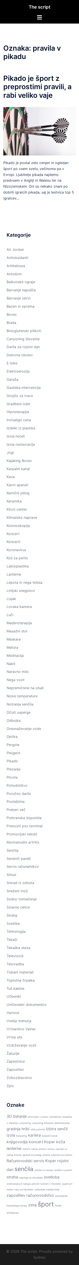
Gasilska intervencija (24, 387)
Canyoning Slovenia (23, 339)
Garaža (12, 379)
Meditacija (15, 655)
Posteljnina (16, 801)
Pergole (13, 744)
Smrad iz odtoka (20, 883)
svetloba (51, 1177)
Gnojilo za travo (20, 395)
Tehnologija (16, 931)
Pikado (12, 761)
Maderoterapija (19, 623)
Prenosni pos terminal (25, 826)
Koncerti (13, 541)
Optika (12, 736)
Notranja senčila (20, 704)
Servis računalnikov (23, 866)
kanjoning (21, 1135)
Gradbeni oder (19, 404)
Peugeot (13, 753)
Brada (11, 322)
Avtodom (14, 274)
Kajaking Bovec (19, 460)
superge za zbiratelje (31, 1177)
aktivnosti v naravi (38, 1116)
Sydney (39, 1257)
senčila (23, 1168)
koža (60, 1141)
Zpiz (10, 1086)
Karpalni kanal (18, 469)
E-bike (12, 363)
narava (51, 1149)
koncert (36, 1141)
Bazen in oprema (20, 306)
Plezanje (13, 769)
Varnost (13, 1012)
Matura (12, 647)
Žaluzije (13, 1053)
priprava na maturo (61, 1155)
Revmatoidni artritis (23, 842)
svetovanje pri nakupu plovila (23, 1183)
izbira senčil (57, 1128)
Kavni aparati (17, 485)
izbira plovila (38, 1129)
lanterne (14, 1148)
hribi (25, 1128)
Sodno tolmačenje (22, 899)
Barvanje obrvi (19, 298)
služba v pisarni (63, 1170)
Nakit (11, 663)
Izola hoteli (16, 436)
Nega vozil (15, 680)
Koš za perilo (17, 558)
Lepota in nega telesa (24, 582)
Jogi (10, 452)
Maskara (14, 639)
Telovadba (15, 964)
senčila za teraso (43, 1170)
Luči (10, 615)
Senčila (12, 850)
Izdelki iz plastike (21, 428)
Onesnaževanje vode (24, 728)
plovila (46, 1155)
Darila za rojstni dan (23, 347)
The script (39, 7)
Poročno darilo (19, 793)
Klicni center (17, 509)
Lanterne (14, 574)
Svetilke (13, 923)
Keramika (14, 501)
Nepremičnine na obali (25, 688)
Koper (49, 1141)
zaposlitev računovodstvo (30, 1195)
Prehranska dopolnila (24, 818)
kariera (34, 1135)
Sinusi (11, 874)
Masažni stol (17, 631)
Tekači (12, 939)
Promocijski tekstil (22, 834)
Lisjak (11, 598)
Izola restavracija (21, 444)
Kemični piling (18, 493)
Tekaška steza (18, 948)
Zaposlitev (15, 1069)
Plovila (12, 777)
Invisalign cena (19, 420)
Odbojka (14, 720)
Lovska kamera (19, 606)
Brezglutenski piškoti (24, 331)
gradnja (13, 1128)
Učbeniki (14, 996)
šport (46, 1204)
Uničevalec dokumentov (27, 1004)
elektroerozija (62, 1123)
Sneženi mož (17, 891)
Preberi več (16, 809)
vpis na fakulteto (24, 1189)
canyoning (25, 1123)
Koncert (13, 534)
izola (11, 1135)
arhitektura (55, 1116)
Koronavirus (16, 550)
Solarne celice (18, 907)
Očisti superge (19, 712)
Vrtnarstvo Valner (21, 1029)
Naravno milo (18, 671)
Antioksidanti (17, 257)
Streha (12, 915)
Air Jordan (15, 249)
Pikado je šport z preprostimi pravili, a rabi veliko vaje (37, 87)
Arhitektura (16, 266)
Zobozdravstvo (19, 1077)
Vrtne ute (14, 1037)
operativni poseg (32, 1155)
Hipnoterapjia (18, 412)
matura (26, 1149)
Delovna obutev (20, 355)
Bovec (12, 314)
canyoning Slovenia (42, 1123)
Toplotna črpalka (21, 980)
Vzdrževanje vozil (21, 1045)
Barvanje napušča (21, 290)
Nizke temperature (22, 696)
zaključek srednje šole (46, 1189)
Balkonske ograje (21, 282)
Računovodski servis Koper (31, 1160)
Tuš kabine (15, 988)
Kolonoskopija (18, 525)
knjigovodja (17, 1141)
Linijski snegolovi (21, 590)
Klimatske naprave (22, 517)
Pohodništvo (17, 785)
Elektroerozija (18, 371)
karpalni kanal (49, 1135)
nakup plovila (38, 1149)
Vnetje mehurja (19, 1021)
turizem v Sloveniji (50, 1183)
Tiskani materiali (20, 972)
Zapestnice (16, 1061)
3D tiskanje (17, 1116)
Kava (11, 477)
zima (32, 1205)
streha (12, 1177)
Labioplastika (18, 566)
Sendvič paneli (19, 858)
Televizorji (15, 956)
